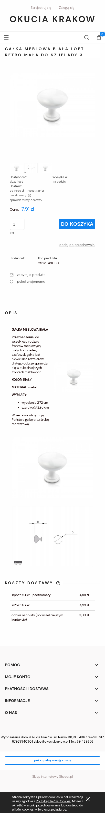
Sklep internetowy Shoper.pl (52, 777)
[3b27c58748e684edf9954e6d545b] (45, 168)
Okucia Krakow (53, 19)
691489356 (85, 741)
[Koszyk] (99, 38)
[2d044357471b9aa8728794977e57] (31, 168)
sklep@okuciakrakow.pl (51, 741)
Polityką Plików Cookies (53, 801)
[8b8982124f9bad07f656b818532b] (16, 168)
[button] (6, 37)
